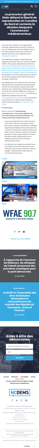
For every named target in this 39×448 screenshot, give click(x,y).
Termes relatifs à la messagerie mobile (19, 381)
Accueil (6, 377)
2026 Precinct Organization (19, 383)
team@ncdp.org (19, 415)
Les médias (24, 377)
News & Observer (8, 111)
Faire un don (19, 379)
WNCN (4, 181)
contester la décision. (10, 56)
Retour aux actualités (20, 239)
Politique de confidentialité (19, 419)
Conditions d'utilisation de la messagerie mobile (19, 423)
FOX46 (4, 159)
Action (33, 377)
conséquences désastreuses (13, 98)
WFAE (4, 204)
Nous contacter (19, 421)
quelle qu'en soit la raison (16, 93)
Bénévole (14, 377)
